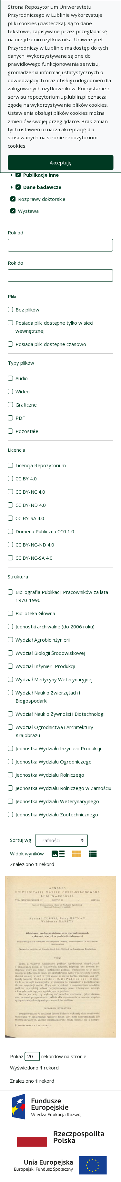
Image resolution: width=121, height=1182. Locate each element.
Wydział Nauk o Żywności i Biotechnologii (60, 714)
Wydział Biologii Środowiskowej (50, 653)
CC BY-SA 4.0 (29, 518)
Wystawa (28, 211)
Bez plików (27, 309)
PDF (20, 418)
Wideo (22, 391)
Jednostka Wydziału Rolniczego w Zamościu (63, 788)
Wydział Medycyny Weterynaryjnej (54, 679)
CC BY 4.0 (26, 478)
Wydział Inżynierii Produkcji (45, 666)
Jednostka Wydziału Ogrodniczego (53, 761)
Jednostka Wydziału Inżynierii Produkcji (58, 748)
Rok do (15, 263)
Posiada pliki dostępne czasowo (50, 344)
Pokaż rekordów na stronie (48, 1056)
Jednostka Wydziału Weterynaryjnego (57, 801)
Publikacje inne (41, 175)
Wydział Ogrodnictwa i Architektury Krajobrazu (54, 731)
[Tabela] (93, 853)
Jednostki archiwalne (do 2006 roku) (55, 626)
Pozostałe (26, 431)
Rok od (15, 232)
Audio (21, 378)
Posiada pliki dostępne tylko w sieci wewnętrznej (54, 327)
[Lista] (58, 853)
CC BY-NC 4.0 (30, 491)
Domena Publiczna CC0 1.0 (44, 531)
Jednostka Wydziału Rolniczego (49, 775)
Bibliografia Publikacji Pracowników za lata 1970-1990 (61, 596)
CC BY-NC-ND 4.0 (34, 544)
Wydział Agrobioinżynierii (42, 639)
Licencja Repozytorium (40, 465)
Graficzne (26, 404)
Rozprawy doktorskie (42, 199)
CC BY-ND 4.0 (30, 505)
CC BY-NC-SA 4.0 (34, 558)
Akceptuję (60, 162)
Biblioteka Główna (35, 613)
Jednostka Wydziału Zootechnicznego (56, 814)
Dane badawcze (42, 187)
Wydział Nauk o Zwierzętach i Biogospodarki (47, 696)
